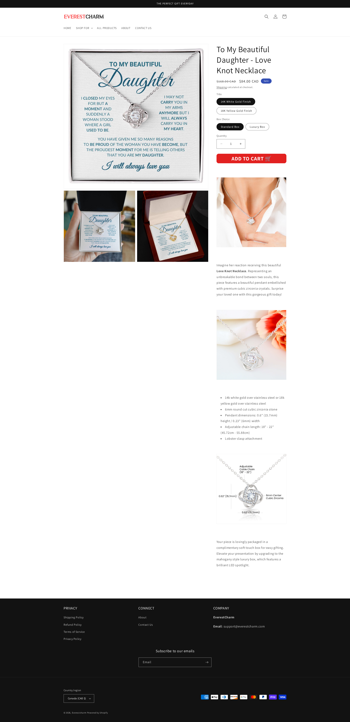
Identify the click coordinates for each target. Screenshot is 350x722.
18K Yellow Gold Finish (236, 111)
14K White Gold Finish (236, 102)
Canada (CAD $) (77, 698)
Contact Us (145, 624)
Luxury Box (257, 127)
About (142, 617)
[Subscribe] (206, 662)
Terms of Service (74, 632)
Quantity (222, 136)
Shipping (222, 87)
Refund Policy (73, 624)
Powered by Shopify (97, 712)
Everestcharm (79, 712)
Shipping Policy (74, 617)
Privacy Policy (72, 639)
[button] (84, 28)
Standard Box (230, 127)
